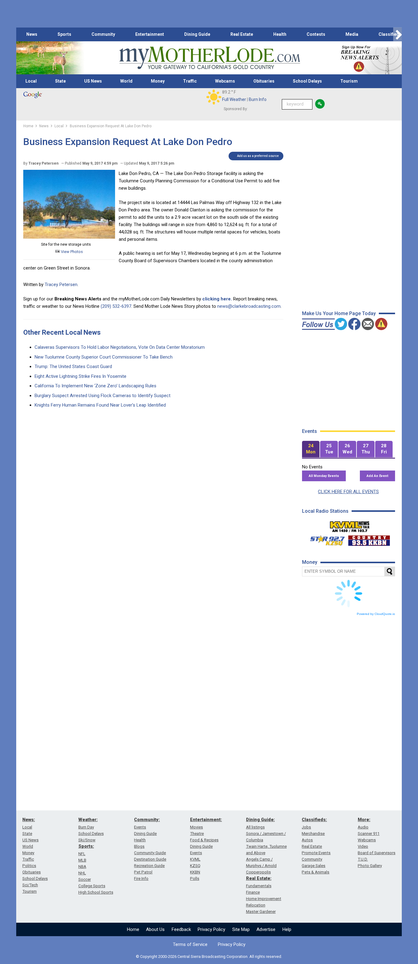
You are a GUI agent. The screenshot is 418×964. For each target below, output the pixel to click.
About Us (155, 929)
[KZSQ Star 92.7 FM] (324, 539)
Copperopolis (258, 872)
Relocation (255, 905)
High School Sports (95, 892)
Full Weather (234, 99)
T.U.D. (363, 859)
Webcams (225, 81)
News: (28, 819)
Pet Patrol (143, 872)
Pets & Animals (315, 872)
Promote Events (316, 852)
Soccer (84, 879)
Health (279, 34)
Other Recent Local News (62, 332)
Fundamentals (258, 886)
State (60, 81)
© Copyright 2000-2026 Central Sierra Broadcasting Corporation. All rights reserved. (209, 956)
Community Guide (150, 852)
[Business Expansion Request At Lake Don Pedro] (69, 237)
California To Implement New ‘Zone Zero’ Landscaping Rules (95, 386)
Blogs (139, 846)
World (126, 81)
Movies (196, 827)
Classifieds (390, 34)
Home (133, 929)
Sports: (86, 846)
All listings (255, 827)
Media (351, 34)
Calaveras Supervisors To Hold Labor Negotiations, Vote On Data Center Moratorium (120, 347)
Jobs (306, 827)
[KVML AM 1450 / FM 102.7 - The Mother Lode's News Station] (350, 525)
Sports (64, 34)
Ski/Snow (86, 840)
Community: (147, 819)
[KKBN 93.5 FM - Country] (369, 539)
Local (31, 81)
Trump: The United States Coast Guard (73, 366)
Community (103, 34)
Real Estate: (258, 878)
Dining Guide (197, 34)
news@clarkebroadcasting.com (249, 306)
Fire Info (141, 878)
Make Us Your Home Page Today (339, 313)
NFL (81, 853)
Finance (253, 892)
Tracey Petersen (61, 284)
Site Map (241, 929)
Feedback (181, 929)
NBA (82, 866)
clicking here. (217, 299)
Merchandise (313, 833)
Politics (29, 865)
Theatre (197, 833)
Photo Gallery (370, 865)
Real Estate (241, 34)
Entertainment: (206, 819)
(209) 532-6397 (116, 306)
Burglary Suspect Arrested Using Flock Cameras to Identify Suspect (102, 395)
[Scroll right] (397, 34)
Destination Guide (150, 859)
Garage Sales (313, 865)
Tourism (349, 81)
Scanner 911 (368, 833)
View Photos (71, 251)
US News (93, 81)
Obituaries (263, 81)
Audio (363, 827)
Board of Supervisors (376, 852)
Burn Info (258, 99)
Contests (316, 34)
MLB (82, 860)
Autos (307, 840)
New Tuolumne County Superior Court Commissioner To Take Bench (104, 357)
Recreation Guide (149, 865)
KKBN (195, 872)
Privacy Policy (211, 929)
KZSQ (195, 865)
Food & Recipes (204, 840)
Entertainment (149, 34)
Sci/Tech (30, 885)
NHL (82, 873)
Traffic (190, 81)
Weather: (88, 819)
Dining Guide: (260, 819)
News (31, 34)
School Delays (307, 81)
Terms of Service (190, 944)
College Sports (91, 886)
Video (363, 846)
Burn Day (86, 827)
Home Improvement (263, 898)
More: (364, 819)
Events (140, 827)
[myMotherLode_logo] (209, 58)
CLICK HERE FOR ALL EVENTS (348, 491)
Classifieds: (314, 819)
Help (286, 929)
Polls (194, 878)
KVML (195, 859)
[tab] (311, 449)
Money (158, 81)
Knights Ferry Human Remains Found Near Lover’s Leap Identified (100, 405)
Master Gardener (261, 911)
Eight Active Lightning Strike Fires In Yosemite (80, 376)
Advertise (265, 929)
